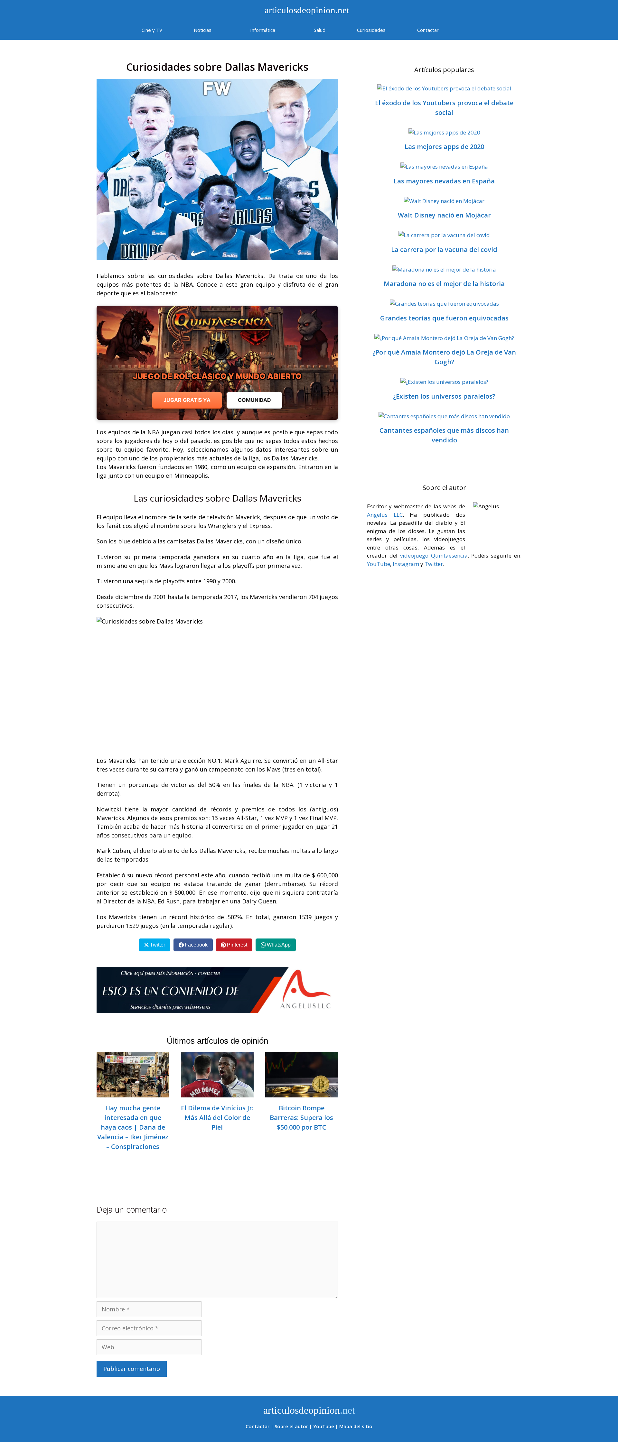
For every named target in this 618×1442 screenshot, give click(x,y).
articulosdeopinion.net (305, 10)
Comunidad (254, 400)
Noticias (202, 30)
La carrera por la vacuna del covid (444, 249)
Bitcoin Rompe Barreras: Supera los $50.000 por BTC (301, 1118)
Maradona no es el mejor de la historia (444, 283)
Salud (319, 30)
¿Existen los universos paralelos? (444, 396)
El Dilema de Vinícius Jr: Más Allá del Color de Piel (217, 1118)
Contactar (428, 30)
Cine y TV (152, 30)
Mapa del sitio (355, 1426)
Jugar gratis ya (187, 400)
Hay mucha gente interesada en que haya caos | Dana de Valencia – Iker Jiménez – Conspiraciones (132, 1127)
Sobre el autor (291, 1426)
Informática (262, 30)
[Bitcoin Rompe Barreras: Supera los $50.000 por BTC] (301, 1093)
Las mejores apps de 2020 (444, 146)
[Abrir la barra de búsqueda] (473, 30)
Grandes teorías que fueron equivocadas (444, 318)
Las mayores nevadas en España (444, 181)
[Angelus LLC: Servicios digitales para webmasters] (217, 990)
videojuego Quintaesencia (434, 555)
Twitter (434, 564)
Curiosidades (371, 30)
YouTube (378, 564)
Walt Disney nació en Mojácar (444, 215)
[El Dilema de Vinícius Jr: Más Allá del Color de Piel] (217, 1093)
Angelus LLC (385, 514)
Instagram (406, 564)
